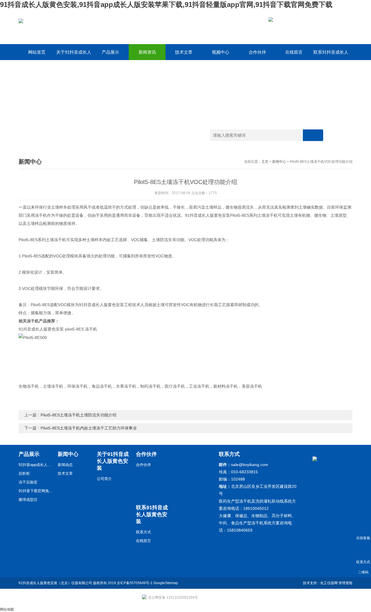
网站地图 (7, 609)
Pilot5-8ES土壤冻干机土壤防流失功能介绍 (79, 415)
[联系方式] (363, 550)
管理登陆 (345, 583)
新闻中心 (279, 162)
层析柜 (24, 473)
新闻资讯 (147, 52)
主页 (264, 162)
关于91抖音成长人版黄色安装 (73, 55)
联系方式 (143, 532)
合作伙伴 (257, 52)
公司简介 (104, 478)
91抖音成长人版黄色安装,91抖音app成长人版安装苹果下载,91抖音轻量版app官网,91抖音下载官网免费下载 (166, 4)
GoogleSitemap (165, 583)
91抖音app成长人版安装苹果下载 (36, 465)
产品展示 (110, 52)
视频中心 (220, 52)
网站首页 (37, 52)
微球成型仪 (28, 499)
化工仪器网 (329, 583)
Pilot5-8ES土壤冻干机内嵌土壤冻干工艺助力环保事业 (89, 428)
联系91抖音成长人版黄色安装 (330, 55)
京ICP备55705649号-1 (134, 583)
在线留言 (294, 52)
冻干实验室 (28, 482)
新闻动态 (65, 465)
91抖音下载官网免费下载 (36, 491)
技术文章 (183, 52)
